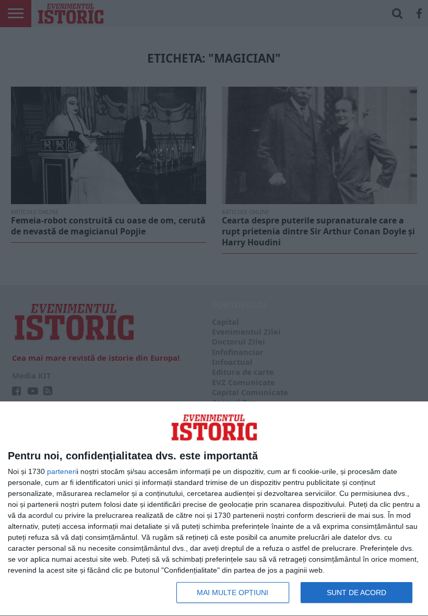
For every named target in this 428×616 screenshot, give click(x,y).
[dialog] (214, 509)
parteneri (62, 471)
